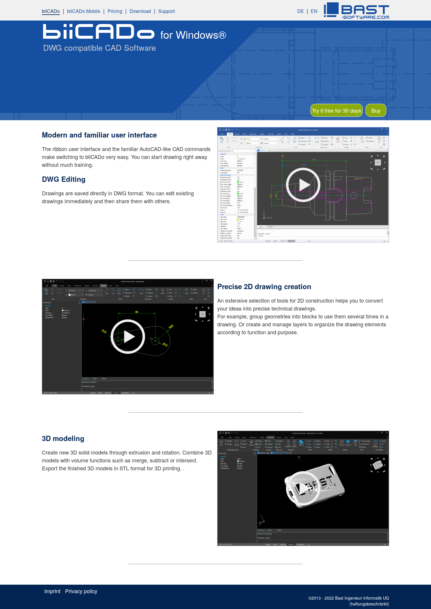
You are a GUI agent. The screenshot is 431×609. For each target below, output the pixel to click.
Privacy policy (81, 591)
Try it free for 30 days (336, 110)
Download (140, 11)
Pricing (115, 11)
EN (314, 11)
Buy (376, 110)
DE (300, 11)
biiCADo (51, 11)
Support (166, 11)
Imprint (52, 591)
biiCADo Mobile (83, 11)
